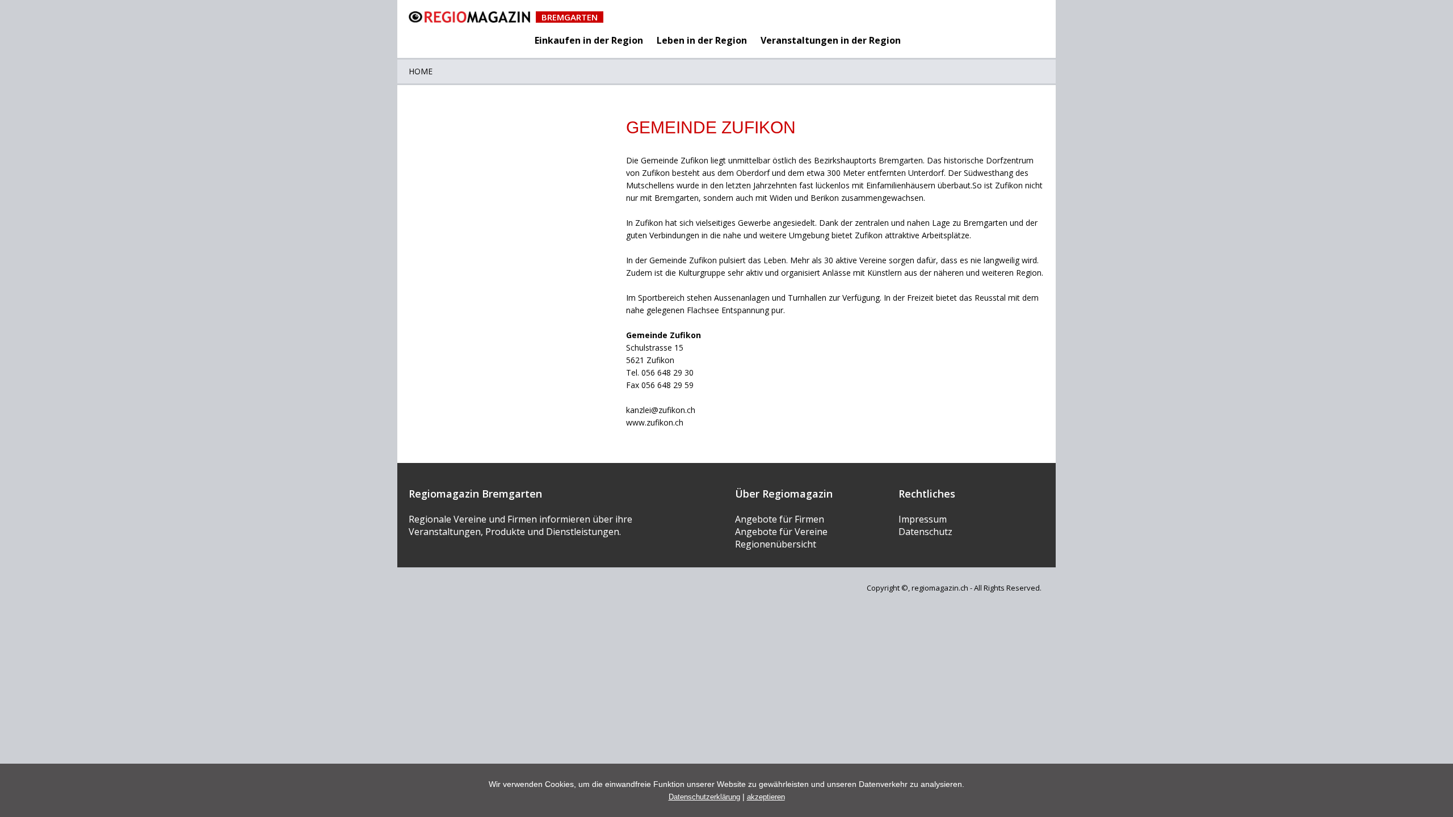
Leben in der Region (702, 40)
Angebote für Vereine (781, 531)
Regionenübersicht (775, 544)
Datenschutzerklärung (704, 797)
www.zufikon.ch (654, 422)
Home (420, 71)
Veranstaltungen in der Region (831, 40)
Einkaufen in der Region (589, 40)
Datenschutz (925, 531)
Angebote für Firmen (779, 519)
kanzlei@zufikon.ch (660, 410)
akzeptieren (766, 797)
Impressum (922, 519)
